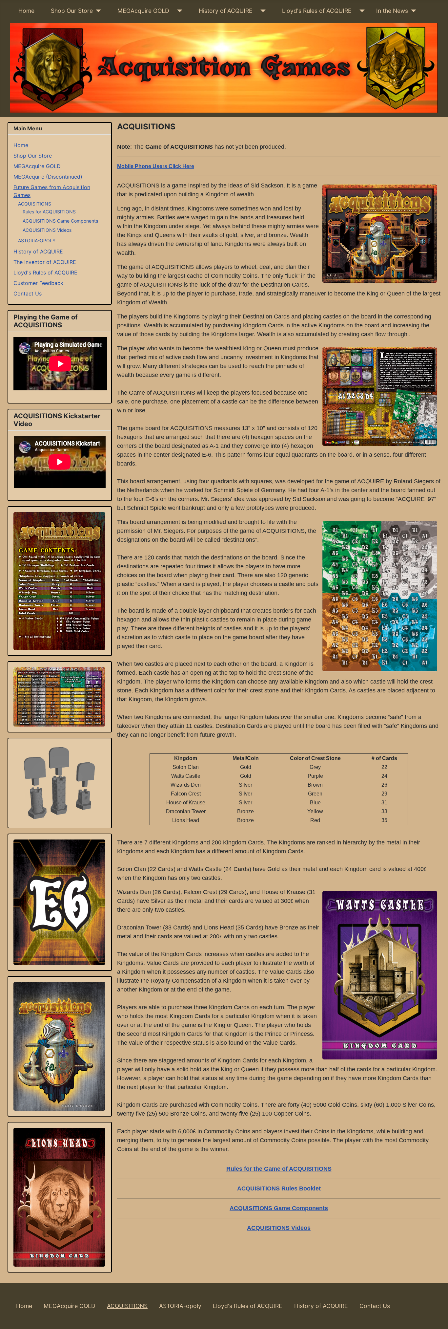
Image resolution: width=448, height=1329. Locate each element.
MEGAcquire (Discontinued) (47, 176)
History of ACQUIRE (226, 10)
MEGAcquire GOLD (143, 10)
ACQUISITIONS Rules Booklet (279, 1188)
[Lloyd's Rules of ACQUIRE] (360, 11)
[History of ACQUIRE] (261, 11)
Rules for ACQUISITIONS (49, 211)
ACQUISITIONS (34, 204)
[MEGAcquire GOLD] (178, 11)
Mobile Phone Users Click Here (155, 166)
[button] (59, 581)
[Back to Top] (436, 1317)
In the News (392, 10)
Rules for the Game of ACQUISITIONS (279, 1169)
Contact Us (27, 293)
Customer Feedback (38, 283)
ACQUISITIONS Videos (47, 230)
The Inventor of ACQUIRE (44, 262)
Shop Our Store (72, 10)
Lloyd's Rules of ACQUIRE (317, 10)
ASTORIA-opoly (180, 1305)
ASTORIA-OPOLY (36, 240)
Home (26, 10)
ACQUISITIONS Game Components (60, 221)
